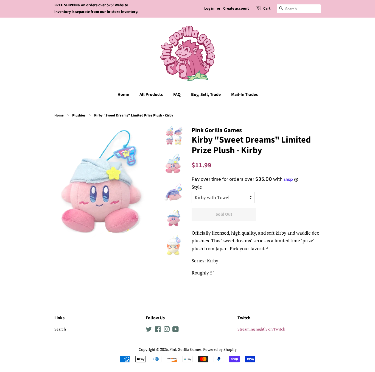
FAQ (177, 94)
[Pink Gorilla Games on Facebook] (158, 330)
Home (123, 94)
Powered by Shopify (220, 349)
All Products (151, 94)
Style (197, 187)
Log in (209, 8)
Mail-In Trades (244, 94)
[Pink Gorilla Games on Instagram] (167, 330)
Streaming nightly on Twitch (261, 329)
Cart (266, 8)
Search (60, 329)
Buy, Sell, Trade (206, 94)
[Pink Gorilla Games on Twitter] (149, 330)
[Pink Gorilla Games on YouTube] (175, 330)
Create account (236, 8)
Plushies (79, 115)
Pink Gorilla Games (185, 349)
